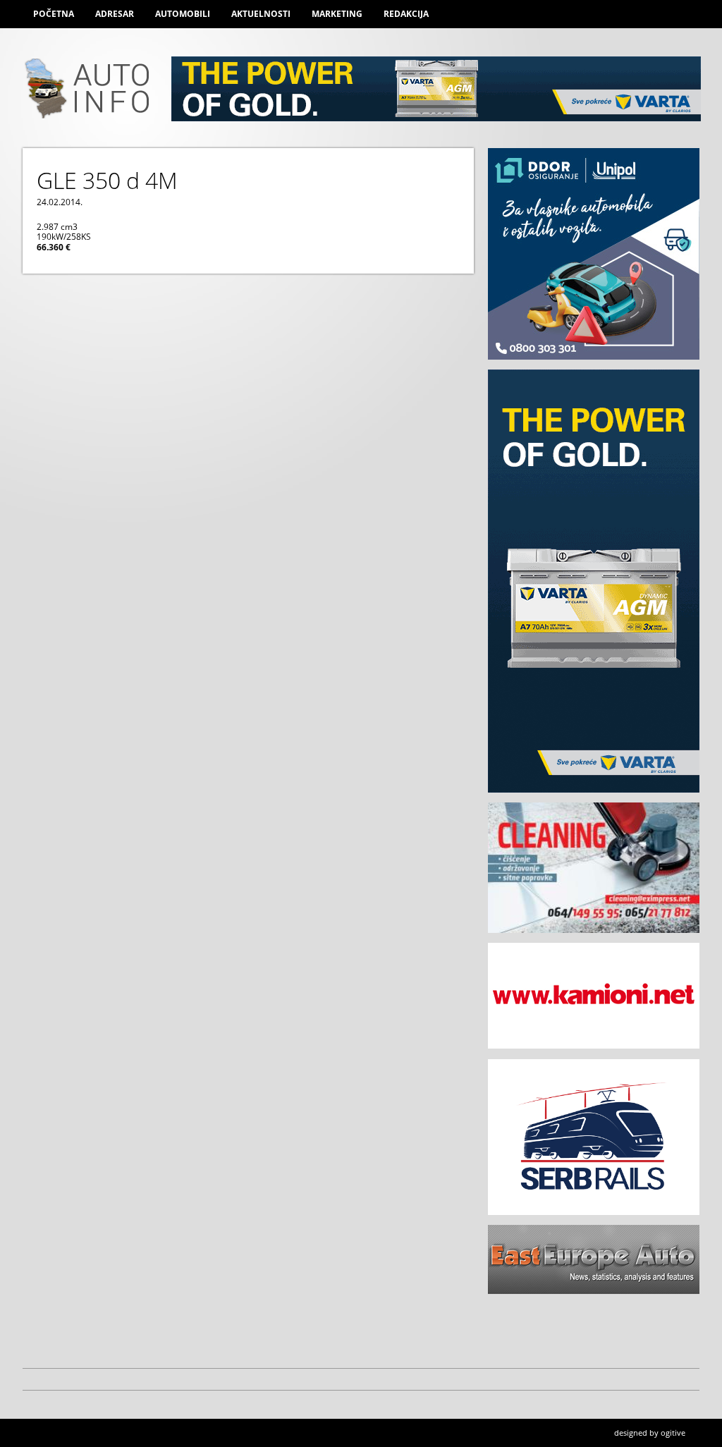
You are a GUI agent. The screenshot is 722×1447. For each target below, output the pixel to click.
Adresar (114, 14)
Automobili (182, 14)
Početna (53, 14)
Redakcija (406, 14)
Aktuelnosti (260, 14)
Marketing (337, 14)
